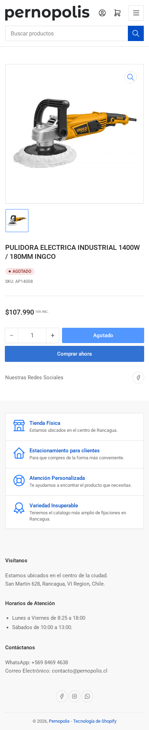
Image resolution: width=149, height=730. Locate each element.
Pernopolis (59, 721)
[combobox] (74, 33)
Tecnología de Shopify (94, 721)
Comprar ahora (74, 354)
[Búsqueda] (135, 33)
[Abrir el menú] (136, 13)
